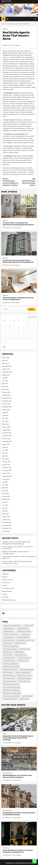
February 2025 (6, 392)
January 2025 (6, 395)
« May (4, 347)
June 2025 (5, 381)
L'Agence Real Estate (21, 655)
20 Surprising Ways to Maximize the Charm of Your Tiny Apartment (18, 298)
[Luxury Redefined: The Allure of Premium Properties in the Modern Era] (19, 833)
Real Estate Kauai (8, 672)
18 (9, 334)
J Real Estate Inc (25, 634)
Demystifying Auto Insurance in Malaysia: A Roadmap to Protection (10, 182)
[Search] (35, 19)
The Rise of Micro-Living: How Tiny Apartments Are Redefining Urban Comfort (18, 224)
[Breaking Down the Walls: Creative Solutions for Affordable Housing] (19, 796)
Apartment (5, 29)
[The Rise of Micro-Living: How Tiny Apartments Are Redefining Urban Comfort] (19, 206)
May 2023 (5, 453)
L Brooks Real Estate (9, 658)
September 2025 (7, 372)
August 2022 (6, 479)
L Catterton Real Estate (23, 658)
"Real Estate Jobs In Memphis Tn (12, 625)
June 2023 (5, 450)
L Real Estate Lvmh (22, 661)
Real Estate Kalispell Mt (26, 669)
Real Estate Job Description (10, 663)
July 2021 (5, 502)
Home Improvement (8, 588)
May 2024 (5, 418)
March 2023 (5, 459)
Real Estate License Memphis (11, 690)
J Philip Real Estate (8, 631)
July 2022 (5, 482)
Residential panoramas (8, 600)
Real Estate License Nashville (11, 696)
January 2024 (6, 430)
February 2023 (6, 462)
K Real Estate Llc (7, 643)
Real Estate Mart (24, 699)
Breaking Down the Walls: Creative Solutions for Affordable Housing (19, 813)
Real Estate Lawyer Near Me (11, 684)
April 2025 (5, 386)
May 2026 (5, 360)
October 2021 (6, 496)
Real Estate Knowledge (24, 678)
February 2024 (6, 427)
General (4, 585)
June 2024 (5, 415)
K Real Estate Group (8, 640)
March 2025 (5, 389)
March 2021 (5, 514)
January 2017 (6, 531)
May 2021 (5, 508)
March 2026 (5, 363)
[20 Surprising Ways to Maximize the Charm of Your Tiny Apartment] (19, 281)
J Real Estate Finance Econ (10, 634)
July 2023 (5, 447)
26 (14, 338)
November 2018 (6, 528)
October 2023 (6, 438)
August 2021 (6, 499)
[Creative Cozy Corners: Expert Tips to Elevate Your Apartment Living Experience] (19, 243)
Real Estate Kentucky (9, 675)
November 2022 (6, 470)
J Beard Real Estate (8, 628)
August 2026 (6, 357)
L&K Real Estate (7, 652)
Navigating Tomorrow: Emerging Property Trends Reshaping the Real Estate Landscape (18, 738)
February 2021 (6, 517)
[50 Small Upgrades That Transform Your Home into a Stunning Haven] (19, 759)
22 (28, 334)
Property (4, 594)
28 (24, 338)
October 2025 (6, 369)
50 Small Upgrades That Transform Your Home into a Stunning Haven (17, 776)
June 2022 (5, 485)
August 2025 (6, 375)
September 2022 (7, 476)
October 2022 (6, 473)
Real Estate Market (27, 696)
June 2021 (5, 505)
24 (4, 338)
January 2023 (6, 464)
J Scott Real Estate (8, 637)
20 (19, 334)
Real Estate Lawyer (24, 681)
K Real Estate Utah (25, 649)
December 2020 (6, 522)
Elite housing (6, 582)
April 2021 (5, 511)
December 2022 (6, 467)
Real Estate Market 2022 (10, 699)
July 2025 (5, 378)
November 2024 (6, 401)
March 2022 (5, 493)
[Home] (3, 19)
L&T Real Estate (7, 655)
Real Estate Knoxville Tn (9, 681)
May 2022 (5, 488)
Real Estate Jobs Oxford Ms (11, 666)
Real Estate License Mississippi (11, 693)
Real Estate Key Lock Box (25, 675)
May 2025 (5, 383)
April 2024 (5, 421)
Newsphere (19, 863)
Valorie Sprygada (16, 45)
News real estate (7, 591)
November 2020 (6, 525)
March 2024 (5, 424)
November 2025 (6, 366)
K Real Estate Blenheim (23, 637)
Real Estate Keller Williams (23, 672)
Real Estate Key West (9, 678)
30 (33, 338)
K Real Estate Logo (20, 643)
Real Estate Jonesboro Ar (10, 669)
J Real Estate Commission (24, 631)
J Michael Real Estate (23, 628)
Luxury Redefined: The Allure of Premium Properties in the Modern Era (18, 851)
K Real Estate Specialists (10, 649)
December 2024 (6, 398)
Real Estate (5, 597)
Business (5, 577)
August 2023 (6, 444)
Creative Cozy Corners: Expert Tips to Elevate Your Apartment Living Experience (18, 261)
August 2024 (6, 410)
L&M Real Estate (19, 652)
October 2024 (6, 404)
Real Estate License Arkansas (11, 687)
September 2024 (7, 407)
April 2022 (5, 491)
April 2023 (5, 456)
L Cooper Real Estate (9, 661)
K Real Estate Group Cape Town (25, 640)
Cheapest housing (7, 580)
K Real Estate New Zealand (10, 646)
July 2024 (5, 412)
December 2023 (6, 433)
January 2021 (6, 519)
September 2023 (7, 441)
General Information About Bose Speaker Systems (28, 182)
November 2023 (6, 436)
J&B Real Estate (28, 625)
